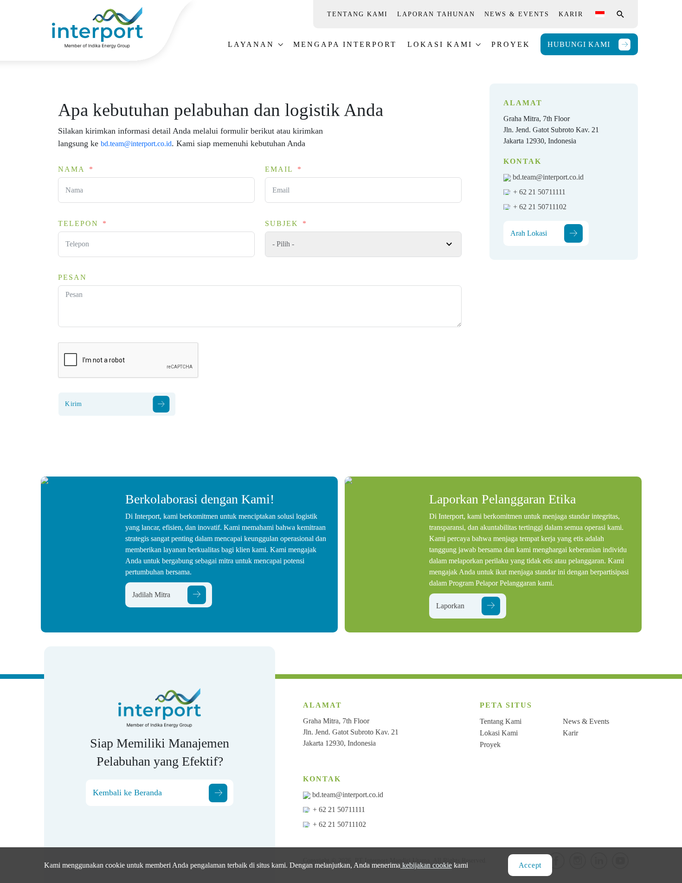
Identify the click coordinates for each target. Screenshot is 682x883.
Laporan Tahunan (436, 14)
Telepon (78, 223)
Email (279, 169)
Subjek (281, 223)
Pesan (72, 277)
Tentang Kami (357, 14)
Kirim (73, 403)
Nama (71, 169)
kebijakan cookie (426, 865)
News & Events (516, 14)
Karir (571, 14)
